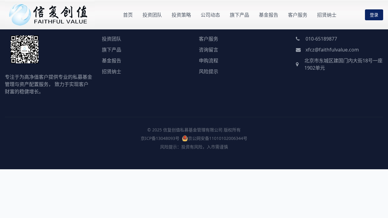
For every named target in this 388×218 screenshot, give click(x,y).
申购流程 (208, 60)
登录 (374, 15)
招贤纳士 (326, 15)
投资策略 (181, 15)
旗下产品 (239, 15)
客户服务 (297, 15)
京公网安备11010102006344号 (217, 138)
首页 (128, 15)
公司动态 (210, 15)
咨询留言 (208, 49)
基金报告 (268, 15)
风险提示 (208, 71)
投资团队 (152, 15)
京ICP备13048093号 (160, 138)
